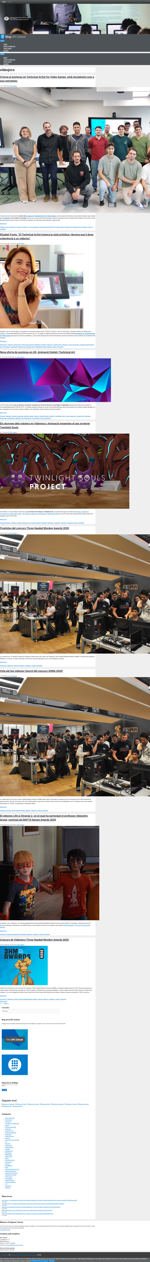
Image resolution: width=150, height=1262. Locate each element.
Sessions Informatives (11, 1173)
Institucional (8, 1145)
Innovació (7, 1143)
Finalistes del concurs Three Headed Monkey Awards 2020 (34, 528)
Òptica (7, 1158)
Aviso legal (5, 1255)
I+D (6, 1142)
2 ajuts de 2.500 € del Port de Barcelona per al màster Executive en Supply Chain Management (27, 1213)
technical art (68, 227)
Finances (7, 1138)
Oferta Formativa (9, 46)
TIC (6, 1184)
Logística (7, 1149)
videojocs (85, 227)
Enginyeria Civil (9, 1131)
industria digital (44, 416)
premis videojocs (43, 999)
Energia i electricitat (10, 1127)
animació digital (28, 416)
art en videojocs (11, 227)
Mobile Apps (8, 1154)
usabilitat (17, 418)
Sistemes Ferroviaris (10, 1175)
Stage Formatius (9, 1180)
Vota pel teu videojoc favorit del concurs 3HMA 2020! (31, 670)
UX (32, 418)
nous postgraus (33, 227)
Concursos (3, 665)
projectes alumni (36, 523)
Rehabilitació (8, 1165)
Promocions (8, 1162)
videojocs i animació (67, 523)
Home (5, 44)
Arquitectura (8, 1120)
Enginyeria (8, 1129)
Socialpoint (6, 218)
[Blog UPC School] (13, 39)
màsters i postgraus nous (57, 416)
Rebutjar (51, 1261)
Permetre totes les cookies (39, 1261)
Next (7, 1003)
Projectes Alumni (5, 523)
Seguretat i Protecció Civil (12, 1169)
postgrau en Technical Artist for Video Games (41, 216)
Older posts (3, 1001)
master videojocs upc (23, 523)
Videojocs (3, 227)
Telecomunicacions (10, 1182)
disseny (36, 416)
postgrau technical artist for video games (51, 227)
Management (9, 1151)
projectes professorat (13, 934)
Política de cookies (17, 1255)
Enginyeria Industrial (10, 1132)
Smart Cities (8, 1176)
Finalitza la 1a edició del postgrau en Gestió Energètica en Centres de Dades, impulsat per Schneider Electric (31, 1207)
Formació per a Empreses (12, 1140)
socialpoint (14, 347)
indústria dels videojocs (60, 345)
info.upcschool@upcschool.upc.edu (13, 1245)
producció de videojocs (83, 416)
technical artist (76, 227)
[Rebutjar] (55, 1261)
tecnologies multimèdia (7, 418)
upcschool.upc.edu (5, 1229)
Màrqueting (8, 1153)
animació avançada (17, 416)
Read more (3, 223)
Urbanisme (8, 1186)
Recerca (7, 1164)
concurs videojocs (19, 665)
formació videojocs (22, 227)
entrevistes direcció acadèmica (31, 345)
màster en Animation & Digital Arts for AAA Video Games (42, 514)
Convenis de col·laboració (12, 1123)
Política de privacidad (30, 1255)
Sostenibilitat (8, 1178)
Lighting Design (9, 1147)
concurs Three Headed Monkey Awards (18, 810)
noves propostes (73, 345)
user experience (26, 418)
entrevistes (17, 345)
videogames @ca (40, 347)
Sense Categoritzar (10, 1171)
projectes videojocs (48, 523)
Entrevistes (3, 345)
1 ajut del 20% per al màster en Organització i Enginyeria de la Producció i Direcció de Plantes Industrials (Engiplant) (33, 1203)
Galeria (5, 50)
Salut (6, 1167)
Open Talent (7, 48)
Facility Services (9, 1136)
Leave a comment (58, 347)
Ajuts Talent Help (9, 1118)
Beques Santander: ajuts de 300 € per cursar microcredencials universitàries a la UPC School (27, 1210)
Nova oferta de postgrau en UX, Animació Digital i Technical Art (37, 352)
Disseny (2, 416)
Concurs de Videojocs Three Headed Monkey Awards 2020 (34, 939)
